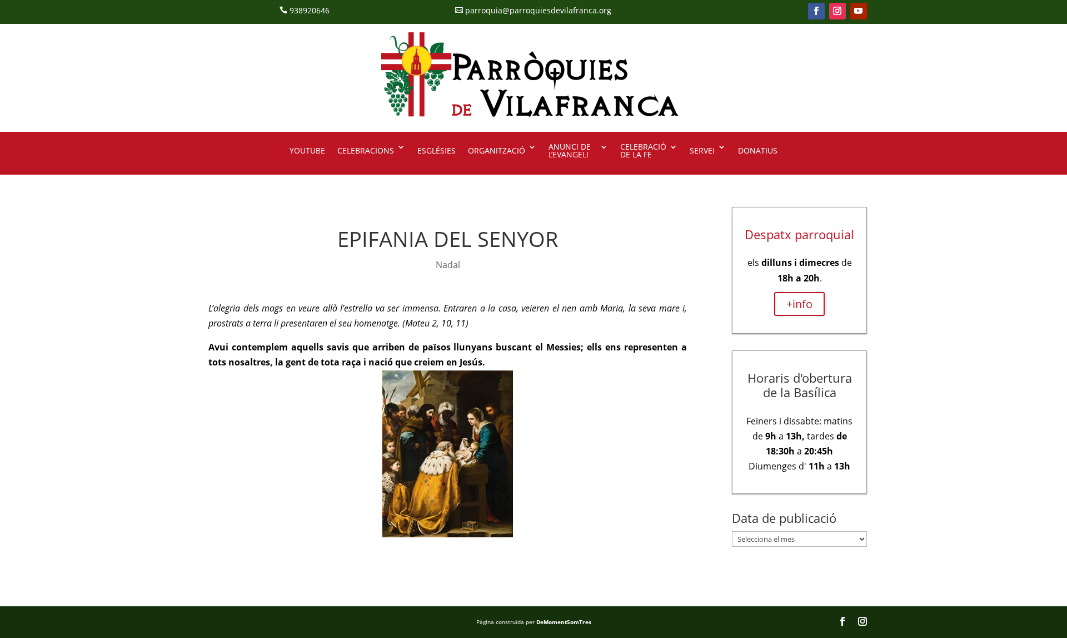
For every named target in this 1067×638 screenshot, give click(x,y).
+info (799, 303)
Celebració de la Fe (643, 151)
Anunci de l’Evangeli (570, 151)
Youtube (307, 150)
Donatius (757, 150)
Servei (702, 150)
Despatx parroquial (799, 234)
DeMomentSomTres (563, 622)
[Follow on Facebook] (816, 11)
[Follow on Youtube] (858, 11)
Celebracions (365, 150)
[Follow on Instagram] (837, 11)
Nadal (448, 265)
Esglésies (436, 150)
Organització (496, 150)
